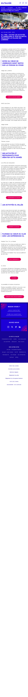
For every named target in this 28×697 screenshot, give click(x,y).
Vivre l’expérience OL (14, 259)
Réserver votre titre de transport (14, 296)
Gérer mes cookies (14, 365)
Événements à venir (7, 339)
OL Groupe (13, 354)
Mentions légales (14, 372)
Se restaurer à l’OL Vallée (14, 197)
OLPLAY (12, 357)
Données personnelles (14, 369)
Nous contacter (14, 310)
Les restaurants (22, 339)
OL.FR (16, 352)
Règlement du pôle (14, 375)
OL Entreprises (21, 354)
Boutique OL (6, 354)
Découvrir (14, 341)
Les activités (7, 341)
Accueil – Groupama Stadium (14, 349)
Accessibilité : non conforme (14, 384)
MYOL (16, 357)
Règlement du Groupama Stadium (14, 378)
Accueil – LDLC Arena (7, 352)
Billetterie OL (22, 352)
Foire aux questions (14, 314)
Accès (15, 339)
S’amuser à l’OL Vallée (14, 226)
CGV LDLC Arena (14, 381)
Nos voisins (21, 341)
